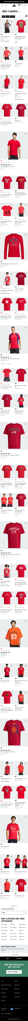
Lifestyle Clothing (12, 924)
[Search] (22, 5)
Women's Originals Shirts (21, 930)
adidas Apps (17, 992)
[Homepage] (14, 6)
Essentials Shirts (4, 936)
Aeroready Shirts (4, 924)
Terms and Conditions (6, 1013)
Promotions (4, 996)
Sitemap (3, 1000)
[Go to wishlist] (6, 5)
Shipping (3, 992)
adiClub (16, 981)
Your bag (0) (19, 958)
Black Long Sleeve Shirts (4, 930)
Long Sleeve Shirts (13, 927)
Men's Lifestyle (12, 930)
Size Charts (16, 996)
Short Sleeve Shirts (22, 924)
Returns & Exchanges (6, 985)
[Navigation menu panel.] (2, 5)
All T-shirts (4, 927)
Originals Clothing (3, 933)
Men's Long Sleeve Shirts (13, 933)
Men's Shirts (13, 936)
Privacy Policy (17, 1008)
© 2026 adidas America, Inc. (14, 1019)
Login (7, 958)
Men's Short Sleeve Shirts (13, 939)
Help (2, 981)
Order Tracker (4, 989)
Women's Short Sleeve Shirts (22, 933)
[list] (11, 16)
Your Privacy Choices (4, 1009)
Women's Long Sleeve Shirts (23, 927)
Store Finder (17, 985)
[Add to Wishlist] (11, 21)
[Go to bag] (25, 5)
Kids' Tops (4, 939)
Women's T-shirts (22, 936)
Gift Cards (16, 989)
